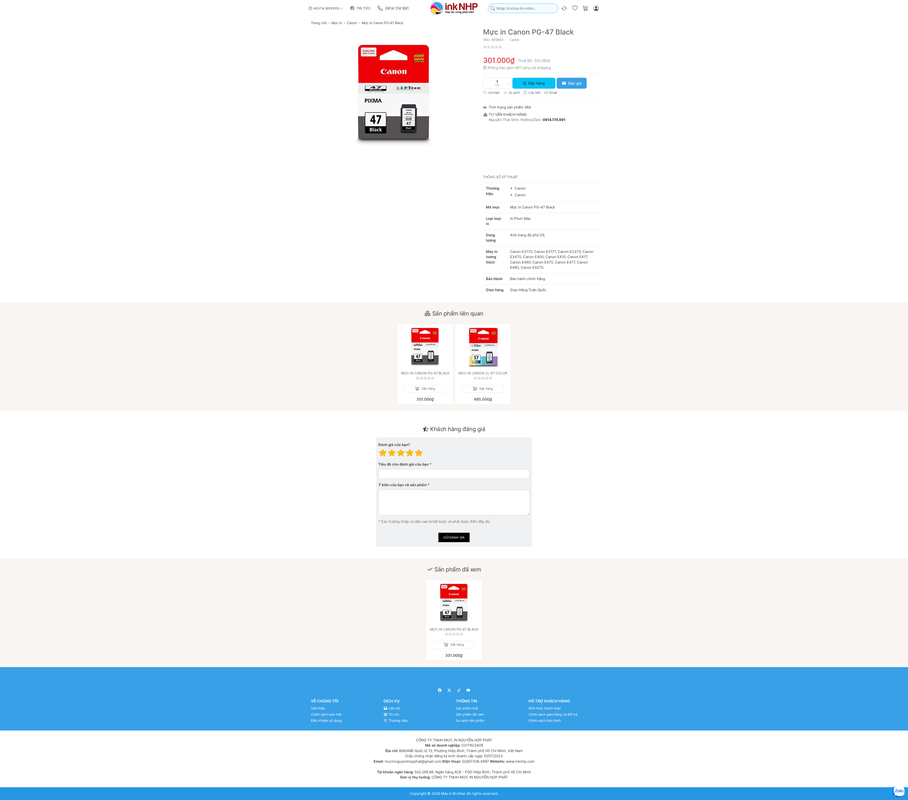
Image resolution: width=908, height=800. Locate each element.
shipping (544, 67)
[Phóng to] (394, 94)
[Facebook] (440, 690)
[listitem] (394, 94)
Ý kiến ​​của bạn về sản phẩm (402, 485)
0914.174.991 (554, 119)
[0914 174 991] (381, 8)
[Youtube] (468, 690)
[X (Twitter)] (449, 690)
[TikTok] (459, 690)
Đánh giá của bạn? (394, 444)
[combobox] (523, 8)
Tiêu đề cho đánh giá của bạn (403, 464)
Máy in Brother (453, 793)
